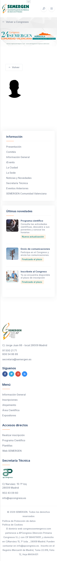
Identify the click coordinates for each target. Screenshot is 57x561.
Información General (18, 157)
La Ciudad (12, 167)
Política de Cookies (12, 524)
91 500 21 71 (9, 350)
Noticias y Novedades (18, 177)
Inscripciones (9, 399)
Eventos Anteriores (17, 188)
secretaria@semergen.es (16, 359)
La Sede (11, 172)
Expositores (9, 415)
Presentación (13, 146)
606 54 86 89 (10, 354)
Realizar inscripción (13, 435)
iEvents (10, 162)
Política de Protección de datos (19, 521)
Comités (11, 151)
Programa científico (32, 220)
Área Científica (10, 410)
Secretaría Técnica (17, 183)
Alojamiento (9, 405)
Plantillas (7, 445)
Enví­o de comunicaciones (35, 248)
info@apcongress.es (14, 498)
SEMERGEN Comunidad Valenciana (26, 193)
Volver (15, 67)
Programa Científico (13, 440)
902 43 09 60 (10, 492)
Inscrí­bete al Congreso (34, 271)
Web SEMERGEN (12, 450)
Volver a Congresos (17, 21)
